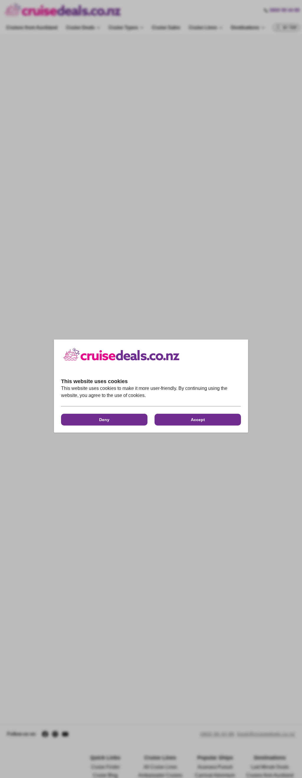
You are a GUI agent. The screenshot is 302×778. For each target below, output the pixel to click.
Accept (198, 419)
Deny (104, 419)
